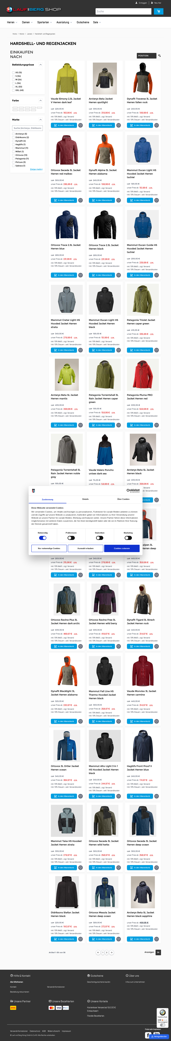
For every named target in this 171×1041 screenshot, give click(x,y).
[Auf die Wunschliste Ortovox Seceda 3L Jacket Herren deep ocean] (156, 867)
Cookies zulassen (122, 548)
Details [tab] (85, 499)
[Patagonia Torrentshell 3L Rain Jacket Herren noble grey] (67, 450)
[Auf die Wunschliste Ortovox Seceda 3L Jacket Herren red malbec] (80, 200)
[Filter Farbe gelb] (21, 110)
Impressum (66, 1031)
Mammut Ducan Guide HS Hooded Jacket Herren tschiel (142, 249)
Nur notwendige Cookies (49, 548)
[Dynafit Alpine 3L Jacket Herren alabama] (105, 150)
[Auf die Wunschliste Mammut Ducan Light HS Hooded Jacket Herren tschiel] (156, 200)
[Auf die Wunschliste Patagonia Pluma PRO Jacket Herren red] (156, 425)
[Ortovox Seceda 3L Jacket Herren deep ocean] (143, 821)
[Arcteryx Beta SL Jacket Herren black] (143, 450)
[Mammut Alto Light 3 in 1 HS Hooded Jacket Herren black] (105, 746)
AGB (44, 1031)
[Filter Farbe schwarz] (15, 107)
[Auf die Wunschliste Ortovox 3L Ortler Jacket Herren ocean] (80, 796)
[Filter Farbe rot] (33, 107)
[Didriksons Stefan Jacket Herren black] (67, 892)
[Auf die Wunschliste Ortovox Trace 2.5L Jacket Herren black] (118, 275)
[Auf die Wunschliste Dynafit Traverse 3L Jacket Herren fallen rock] (156, 125)
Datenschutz (35, 1031)
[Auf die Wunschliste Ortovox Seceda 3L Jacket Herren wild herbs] (118, 867)
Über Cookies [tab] (123, 499)
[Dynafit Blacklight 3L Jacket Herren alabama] (67, 671)
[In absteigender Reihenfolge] (159, 55)
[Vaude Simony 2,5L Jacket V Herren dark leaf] (67, 79)
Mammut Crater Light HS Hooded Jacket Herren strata (65, 324)
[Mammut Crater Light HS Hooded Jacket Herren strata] (67, 300)
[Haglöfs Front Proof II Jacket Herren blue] (143, 746)
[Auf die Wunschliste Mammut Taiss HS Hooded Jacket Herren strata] (80, 867)
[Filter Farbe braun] (15, 110)
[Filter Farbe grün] (27, 107)
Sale (95, 22)
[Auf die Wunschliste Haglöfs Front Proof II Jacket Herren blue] (156, 796)
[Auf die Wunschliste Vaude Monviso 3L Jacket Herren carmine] (156, 721)
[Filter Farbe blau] (21, 107)
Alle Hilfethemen (16, 982)
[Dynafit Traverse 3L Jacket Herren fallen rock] (143, 79)
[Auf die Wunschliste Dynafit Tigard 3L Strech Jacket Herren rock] (156, 646)
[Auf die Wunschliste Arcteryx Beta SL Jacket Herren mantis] (80, 425)
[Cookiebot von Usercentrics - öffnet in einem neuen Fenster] (128, 491)
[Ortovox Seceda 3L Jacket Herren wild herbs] (105, 821)
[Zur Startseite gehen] (34, 10)
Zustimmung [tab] (47, 499)
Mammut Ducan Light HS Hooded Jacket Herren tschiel (141, 174)
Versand (70, 116)
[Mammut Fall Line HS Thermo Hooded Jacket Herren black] (105, 671)
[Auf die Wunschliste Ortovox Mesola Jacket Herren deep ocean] (118, 939)
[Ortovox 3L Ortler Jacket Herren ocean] (67, 746)
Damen (26, 22)
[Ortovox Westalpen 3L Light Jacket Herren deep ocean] (143, 525)
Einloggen (143, 3)
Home (15, 34)
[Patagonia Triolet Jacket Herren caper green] (143, 300)
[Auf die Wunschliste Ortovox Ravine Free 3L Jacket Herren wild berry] (118, 646)
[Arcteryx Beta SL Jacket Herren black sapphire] (143, 892)
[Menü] (166, 1009)
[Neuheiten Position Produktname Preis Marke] (146, 56)
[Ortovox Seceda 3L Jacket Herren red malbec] (67, 150)
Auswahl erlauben (85, 548)
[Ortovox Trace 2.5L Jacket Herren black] (105, 225)
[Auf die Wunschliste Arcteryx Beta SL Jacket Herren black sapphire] (156, 939)
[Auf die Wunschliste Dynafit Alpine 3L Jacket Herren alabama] (118, 200)
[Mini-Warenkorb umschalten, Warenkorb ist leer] (159, 11)
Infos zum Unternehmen (135, 982)
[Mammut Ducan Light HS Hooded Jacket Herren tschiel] (143, 150)
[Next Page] (111, 952)
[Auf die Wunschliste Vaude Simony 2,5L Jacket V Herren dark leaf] (80, 125)
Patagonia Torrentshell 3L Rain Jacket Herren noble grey (65, 473)
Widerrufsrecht (54, 1031)
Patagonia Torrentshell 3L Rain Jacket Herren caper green (103, 399)
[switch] (71, 538)
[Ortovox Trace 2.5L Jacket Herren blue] (67, 225)
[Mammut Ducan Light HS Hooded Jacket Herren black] (105, 300)
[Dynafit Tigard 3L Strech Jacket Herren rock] (143, 600)
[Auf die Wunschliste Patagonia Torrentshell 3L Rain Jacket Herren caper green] (118, 425)
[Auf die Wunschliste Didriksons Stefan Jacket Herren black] (80, 939)
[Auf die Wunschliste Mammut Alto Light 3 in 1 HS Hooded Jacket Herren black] (118, 796)
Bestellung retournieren (19, 991)
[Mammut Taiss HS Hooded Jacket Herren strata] (67, 821)
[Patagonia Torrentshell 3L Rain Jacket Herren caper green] (105, 375)
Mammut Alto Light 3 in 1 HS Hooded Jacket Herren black (104, 770)
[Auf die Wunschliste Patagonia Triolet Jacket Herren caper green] (156, 350)
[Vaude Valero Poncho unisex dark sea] (105, 450)
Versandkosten (75, 119)
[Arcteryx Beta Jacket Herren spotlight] (105, 79)
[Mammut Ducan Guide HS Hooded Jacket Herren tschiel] (143, 225)
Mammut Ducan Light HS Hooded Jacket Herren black (103, 324)
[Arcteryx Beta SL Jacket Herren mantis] (67, 375)
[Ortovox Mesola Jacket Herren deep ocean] (105, 892)
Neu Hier (157, 3)
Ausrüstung (63, 22)
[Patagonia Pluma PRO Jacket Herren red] (143, 375)
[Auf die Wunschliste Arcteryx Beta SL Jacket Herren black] (156, 500)
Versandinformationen (56, 987)
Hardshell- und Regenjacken (45, 34)
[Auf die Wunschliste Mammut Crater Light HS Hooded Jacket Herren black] (118, 575)
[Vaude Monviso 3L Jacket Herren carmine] (143, 671)
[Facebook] (148, 1035)
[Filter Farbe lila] (27, 110)
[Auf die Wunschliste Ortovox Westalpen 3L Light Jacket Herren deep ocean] (156, 575)
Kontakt (13, 987)
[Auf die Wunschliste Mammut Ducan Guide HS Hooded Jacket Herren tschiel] (156, 275)
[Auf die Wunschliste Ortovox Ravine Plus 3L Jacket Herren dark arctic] (80, 646)
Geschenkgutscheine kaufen (98, 982)
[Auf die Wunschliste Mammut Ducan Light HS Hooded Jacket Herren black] (118, 350)
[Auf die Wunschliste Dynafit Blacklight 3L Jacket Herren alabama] (80, 721)
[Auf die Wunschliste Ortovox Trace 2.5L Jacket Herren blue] (80, 275)
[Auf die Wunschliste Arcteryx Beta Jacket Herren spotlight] (118, 125)
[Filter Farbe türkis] (33, 110)
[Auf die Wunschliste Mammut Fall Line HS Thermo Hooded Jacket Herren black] (118, 721)
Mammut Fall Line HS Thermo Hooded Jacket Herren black (102, 695)
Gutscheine (83, 22)
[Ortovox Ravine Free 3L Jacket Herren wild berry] (105, 600)
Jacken (29, 34)
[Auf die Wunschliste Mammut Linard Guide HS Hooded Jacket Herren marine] (80, 575)
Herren (10, 22)
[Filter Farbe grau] (39, 107)
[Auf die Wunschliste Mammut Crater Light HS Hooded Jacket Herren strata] (80, 350)
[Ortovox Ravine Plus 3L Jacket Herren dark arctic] (67, 600)
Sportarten (43, 22)
